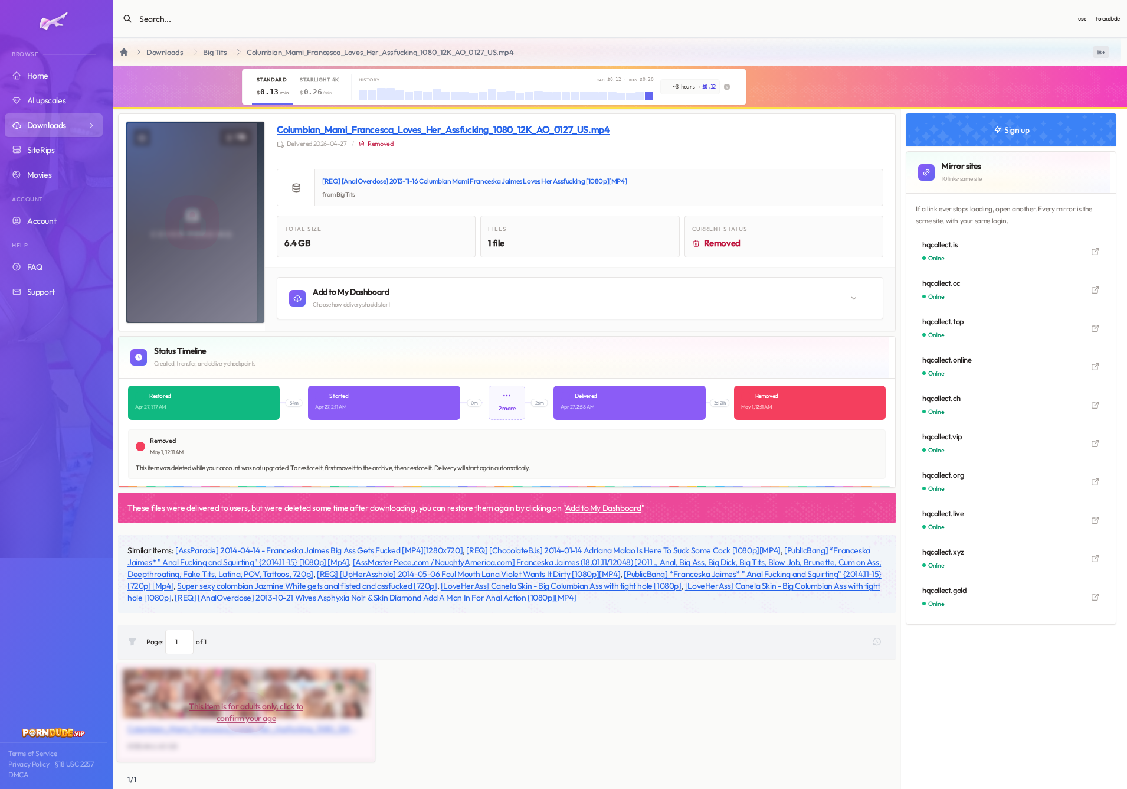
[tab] (272, 87)
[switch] (1101, 52)
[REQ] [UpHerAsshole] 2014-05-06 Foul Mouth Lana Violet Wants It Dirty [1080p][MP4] (468, 574)
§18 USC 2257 (74, 763)
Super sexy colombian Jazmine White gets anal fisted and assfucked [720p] (307, 586)
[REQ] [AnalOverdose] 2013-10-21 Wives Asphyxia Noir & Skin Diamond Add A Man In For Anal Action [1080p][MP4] (375, 597)
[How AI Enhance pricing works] (726, 86)
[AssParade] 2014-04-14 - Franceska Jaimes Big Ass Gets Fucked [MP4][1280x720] (319, 550)
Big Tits (215, 52)
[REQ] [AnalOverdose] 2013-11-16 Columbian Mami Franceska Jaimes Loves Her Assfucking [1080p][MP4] (474, 181)
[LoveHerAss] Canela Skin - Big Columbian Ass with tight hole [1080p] (561, 586)
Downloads (164, 52)
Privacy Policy (28, 763)
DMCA (18, 774)
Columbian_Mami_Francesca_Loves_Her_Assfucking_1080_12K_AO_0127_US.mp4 (443, 129)
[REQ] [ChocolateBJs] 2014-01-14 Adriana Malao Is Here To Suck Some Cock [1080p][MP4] (623, 550)
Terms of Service (32, 753)
